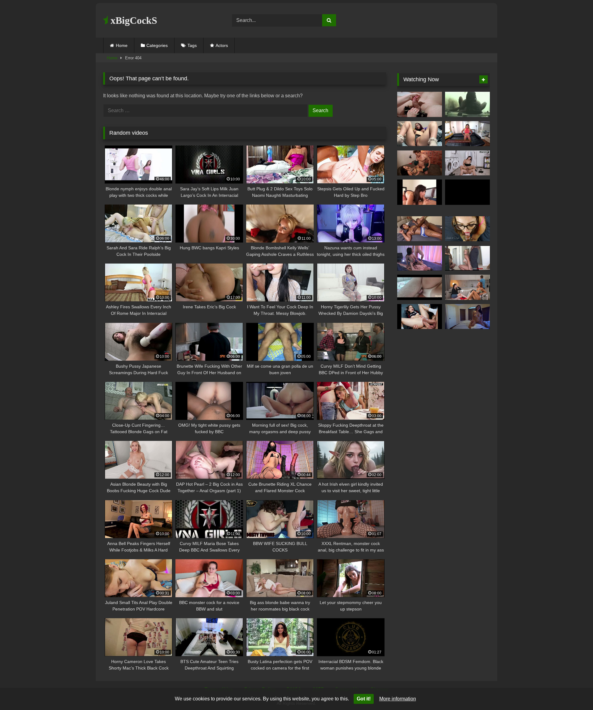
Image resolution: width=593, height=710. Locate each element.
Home (122, 45)
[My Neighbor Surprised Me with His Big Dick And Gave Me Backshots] (419, 229)
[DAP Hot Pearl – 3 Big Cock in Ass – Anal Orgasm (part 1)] (467, 192)
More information (397, 698)
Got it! (364, 698)
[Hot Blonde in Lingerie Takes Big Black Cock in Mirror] (467, 258)
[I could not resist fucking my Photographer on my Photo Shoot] (467, 133)
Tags (192, 45)
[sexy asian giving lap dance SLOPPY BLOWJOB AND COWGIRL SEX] (467, 316)
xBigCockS (132, 20)
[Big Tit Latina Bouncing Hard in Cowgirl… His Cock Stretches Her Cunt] (467, 163)
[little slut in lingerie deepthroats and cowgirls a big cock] (419, 133)
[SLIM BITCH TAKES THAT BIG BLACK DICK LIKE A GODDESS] (467, 104)
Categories (157, 45)
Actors (222, 45)
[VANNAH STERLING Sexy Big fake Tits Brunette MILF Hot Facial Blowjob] (419, 192)
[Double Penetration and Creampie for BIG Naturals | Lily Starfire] (419, 258)
